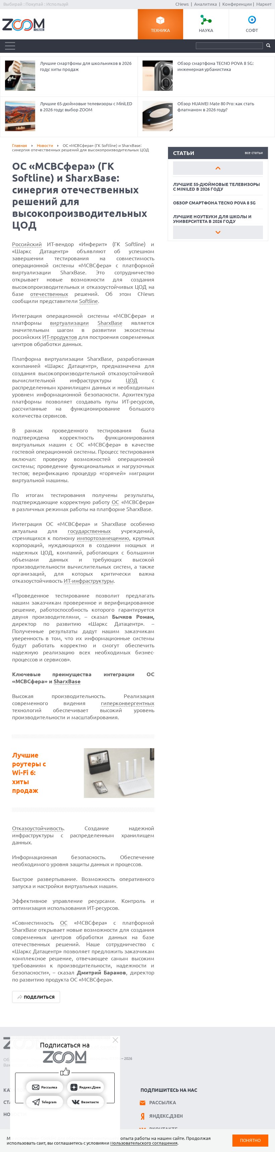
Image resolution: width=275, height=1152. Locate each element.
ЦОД (132, 380)
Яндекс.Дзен (166, 1116)
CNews (182, 4)
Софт (252, 30)
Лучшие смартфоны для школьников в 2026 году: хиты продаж (85, 66)
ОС (115, 502)
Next (218, 232)
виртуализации (69, 323)
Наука (206, 30)
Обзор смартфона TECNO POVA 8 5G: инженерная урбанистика (215, 66)
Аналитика (205, 4)
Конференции (237, 4)
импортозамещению (103, 538)
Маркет (264, 4)
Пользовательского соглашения (143, 1143)
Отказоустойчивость (37, 828)
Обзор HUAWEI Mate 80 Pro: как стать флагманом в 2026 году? (215, 106)
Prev (218, 168)
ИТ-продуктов (59, 337)
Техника (160, 30)
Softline (88, 301)
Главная (19, 145)
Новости (45, 145)
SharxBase (110, 323)
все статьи (254, 153)
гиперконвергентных (127, 703)
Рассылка (162, 1102)
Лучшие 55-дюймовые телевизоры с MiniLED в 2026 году (216, 186)
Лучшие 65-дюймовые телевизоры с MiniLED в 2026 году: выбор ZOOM (86, 106)
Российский (27, 244)
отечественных (49, 294)
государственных (89, 531)
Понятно (250, 1140)
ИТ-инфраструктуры (89, 581)
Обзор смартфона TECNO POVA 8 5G (214, 202)
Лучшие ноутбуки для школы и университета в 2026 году (212, 219)
